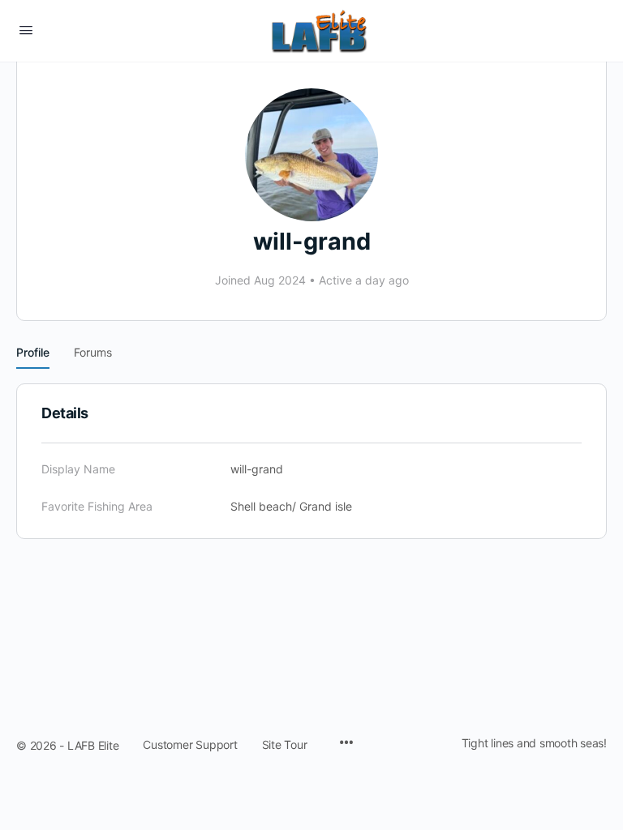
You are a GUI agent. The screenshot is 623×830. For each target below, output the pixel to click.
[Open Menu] (26, 29)
